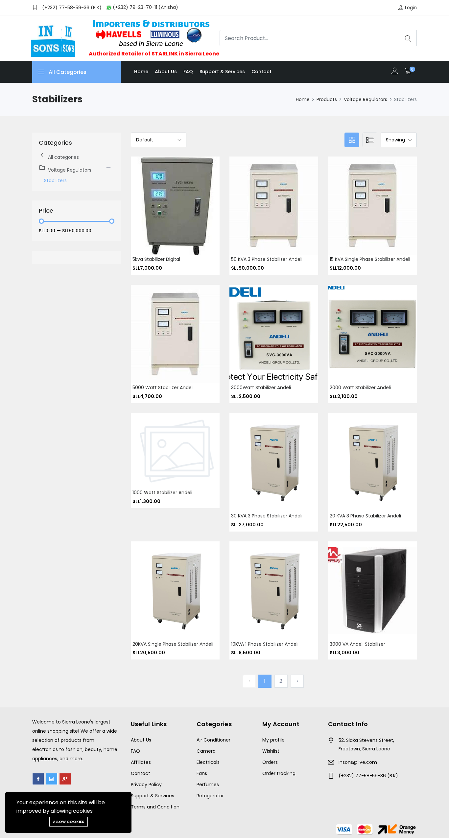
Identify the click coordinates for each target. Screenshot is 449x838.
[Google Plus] (65, 779)
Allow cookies (68, 821)
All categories (63, 157)
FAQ (188, 71)
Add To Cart (167, 211)
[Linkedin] (52, 779)
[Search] (408, 38)
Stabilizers (55, 180)
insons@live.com (358, 762)
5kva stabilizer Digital (156, 259)
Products (327, 99)
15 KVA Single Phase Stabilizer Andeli (370, 259)
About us (166, 71)
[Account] (394, 71)
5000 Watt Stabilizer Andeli (163, 387)
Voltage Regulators (365, 99)
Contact (261, 71)
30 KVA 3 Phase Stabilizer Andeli (266, 516)
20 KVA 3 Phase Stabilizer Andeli (365, 516)
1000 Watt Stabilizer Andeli (162, 492)
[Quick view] (183, 211)
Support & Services (222, 71)
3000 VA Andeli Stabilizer (357, 644)
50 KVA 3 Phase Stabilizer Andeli (266, 259)
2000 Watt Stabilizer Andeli (360, 387)
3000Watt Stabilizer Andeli (261, 387)
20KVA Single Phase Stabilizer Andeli (172, 644)
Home (141, 71)
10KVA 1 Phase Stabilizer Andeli (264, 644)
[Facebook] (38, 779)
